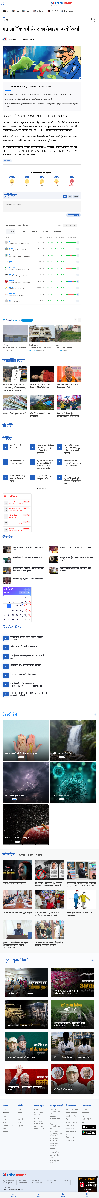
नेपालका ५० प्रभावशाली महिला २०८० (55, 1126)
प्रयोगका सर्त (85, 1113)
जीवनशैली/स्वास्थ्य (8, 1126)
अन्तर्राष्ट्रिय (5, 1132)
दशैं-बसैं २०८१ (70, 1141)
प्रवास (4, 1129)
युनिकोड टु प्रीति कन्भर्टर (54, 1162)
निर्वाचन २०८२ (70, 1129)
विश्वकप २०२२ (70, 1137)
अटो (19, 1123)
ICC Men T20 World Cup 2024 (39, 1114)
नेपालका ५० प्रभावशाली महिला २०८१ (55, 1119)
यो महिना (39, 855)
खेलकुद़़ (5, 1123)
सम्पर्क (83, 1123)
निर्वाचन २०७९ (70, 1126)
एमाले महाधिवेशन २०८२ (71, 1133)
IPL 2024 (37, 1118)
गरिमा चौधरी (54, 11)
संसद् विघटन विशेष (71, 1116)
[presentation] (75, 320)
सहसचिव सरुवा (41, 11)
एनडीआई (28, 11)
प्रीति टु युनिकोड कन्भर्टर (54, 1156)
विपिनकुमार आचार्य (69, 11)
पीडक (17, 11)
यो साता (30, 855)
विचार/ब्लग (6, 1113)
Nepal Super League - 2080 (39, 1128)
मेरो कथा (52, 1149)
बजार (19, 1110)
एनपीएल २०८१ (38, 1110)
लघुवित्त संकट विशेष (71, 1113)
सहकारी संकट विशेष (72, 1110)
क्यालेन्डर (8, 589)
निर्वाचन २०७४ (70, 1119)
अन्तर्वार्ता (5, 1119)
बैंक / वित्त (21, 1119)
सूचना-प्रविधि (22, 1126)
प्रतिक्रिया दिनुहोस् (73, 215)
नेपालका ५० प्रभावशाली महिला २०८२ (55, 1112)
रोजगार (20, 1116)
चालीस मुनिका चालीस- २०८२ (54, 1140)
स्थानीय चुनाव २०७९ (72, 1123)
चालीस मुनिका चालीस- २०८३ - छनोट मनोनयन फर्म (56, 1134)
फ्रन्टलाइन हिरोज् (54, 1152)
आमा (8, 11)
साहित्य (4, 1116)
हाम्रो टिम (84, 1110)
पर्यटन (20, 1113)
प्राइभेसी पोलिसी (86, 1119)
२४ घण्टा (22, 855)
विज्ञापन (84, 1116)
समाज (4, 1110)
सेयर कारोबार (7, 161)
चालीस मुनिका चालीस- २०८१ (54, 1145)
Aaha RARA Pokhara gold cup (40, 1122)
